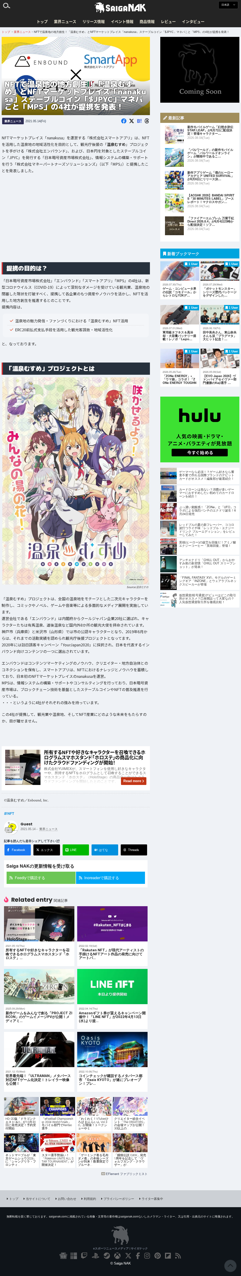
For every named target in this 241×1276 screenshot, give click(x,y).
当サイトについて (38, 1198)
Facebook (18, 849)
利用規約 (90, 1198)
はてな (101, 849)
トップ (42, 21)
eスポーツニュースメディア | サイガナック (120, 1248)
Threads (133, 849)
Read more (132, 781)
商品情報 (147, 21)
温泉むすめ (142, 587)
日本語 (225, 4)
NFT (10, 813)
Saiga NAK (120, 7)
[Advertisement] (76, 221)
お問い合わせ (67, 1198)
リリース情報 (93, 21)
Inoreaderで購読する (101, 877)
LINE (73, 849)
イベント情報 (122, 21)
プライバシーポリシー (119, 1198)
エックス (47, 849)
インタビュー (193, 21)
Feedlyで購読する (30, 877)
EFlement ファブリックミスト (127, 1173)
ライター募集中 (152, 1198)
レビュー (168, 21)
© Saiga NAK (120, 1263)
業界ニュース (65, 21)
